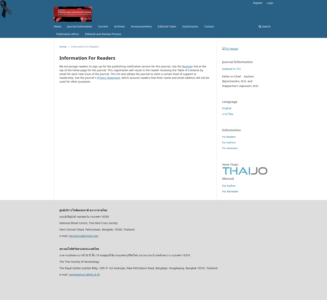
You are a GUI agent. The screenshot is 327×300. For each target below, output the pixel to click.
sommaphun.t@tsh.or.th (84, 274)
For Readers (229, 136)
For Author (229, 186)
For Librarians (230, 148)
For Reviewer (230, 191)
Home (57, 26)
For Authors (229, 142)
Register (257, 3)
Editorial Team (167, 26)
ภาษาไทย (227, 114)
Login (270, 3)
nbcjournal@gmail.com (83, 236)
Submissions (190, 26)
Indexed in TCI (231, 69)
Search (266, 26)
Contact (209, 26)
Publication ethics (67, 34)
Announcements (141, 26)
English (227, 108)
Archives (119, 26)
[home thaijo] (245, 174)
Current (103, 26)
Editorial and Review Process (103, 34)
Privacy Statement (108, 78)
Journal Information (79, 26)
